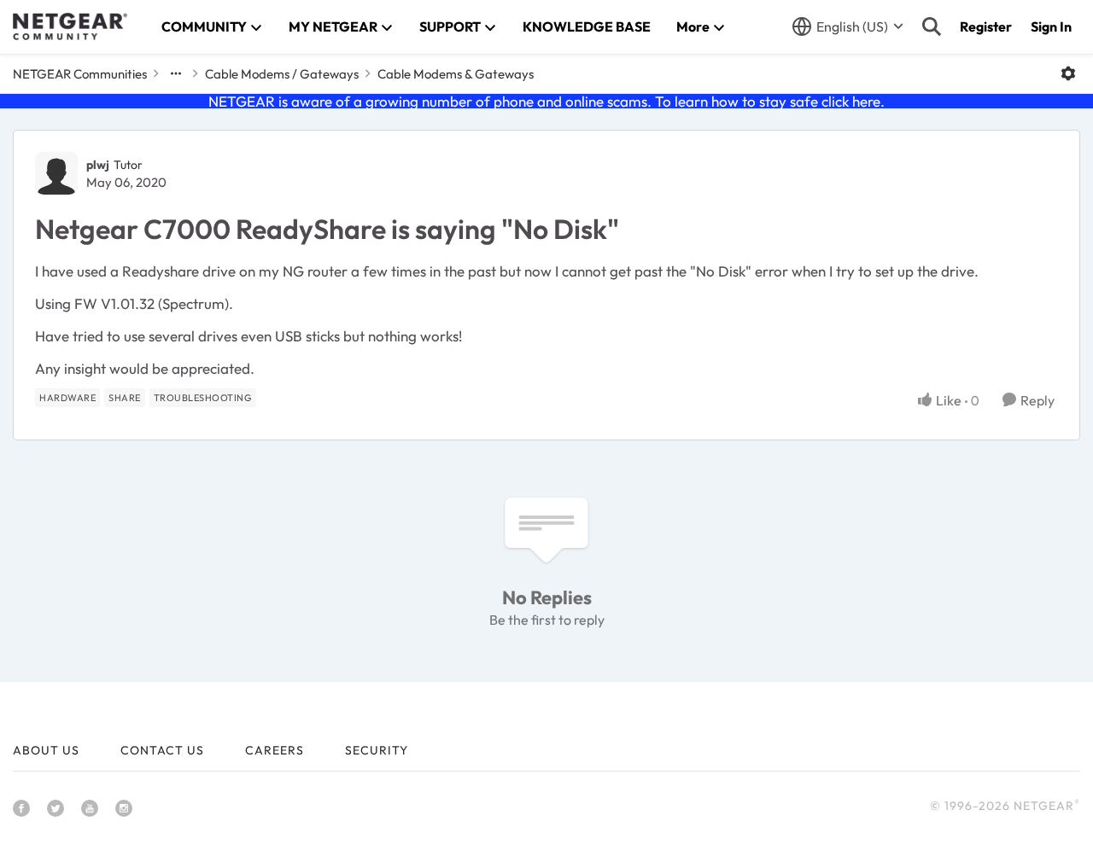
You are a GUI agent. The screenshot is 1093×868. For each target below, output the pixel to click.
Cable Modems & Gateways (455, 74)
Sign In (1051, 26)
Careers (274, 750)
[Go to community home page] (70, 26)
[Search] (931, 26)
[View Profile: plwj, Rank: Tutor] (56, 173)
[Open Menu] (1068, 73)
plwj (97, 165)
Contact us (162, 750)
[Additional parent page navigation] (176, 73)
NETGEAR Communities (80, 74)
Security (376, 750)
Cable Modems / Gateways (282, 74)
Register (986, 26)
